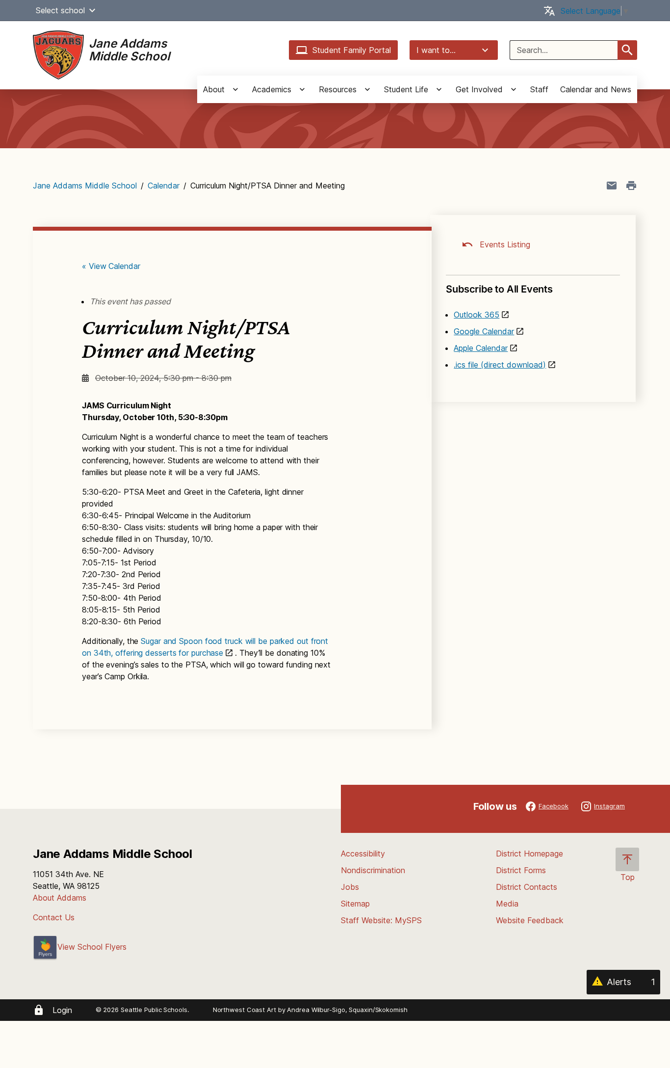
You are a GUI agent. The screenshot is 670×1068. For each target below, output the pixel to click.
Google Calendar (484, 331)
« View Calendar (111, 266)
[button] (92, 10)
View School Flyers (92, 947)
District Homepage (529, 853)
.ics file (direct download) (500, 365)
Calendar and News (595, 89)
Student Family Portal (351, 50)
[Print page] (631, 185)
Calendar (164, 185)
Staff (539, 89)
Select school (60, 10)
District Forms (521, 870)
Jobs (350, 887)
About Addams (59, 898)
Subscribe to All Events (499, 289)
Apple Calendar (481, 348)
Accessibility (363, 853)
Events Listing (503, 244)
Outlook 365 (476, 315)
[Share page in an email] (612, 185)
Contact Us (54, 917)
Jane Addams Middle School (85, 185)
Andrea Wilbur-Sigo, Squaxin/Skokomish (347, 1010)
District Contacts (526, 887)
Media (507, 903)
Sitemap (355, 903)
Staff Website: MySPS (381, 920)
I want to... (436, 50)
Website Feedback (530, 920)
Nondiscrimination (373, 870)
